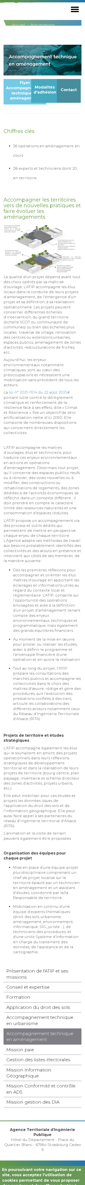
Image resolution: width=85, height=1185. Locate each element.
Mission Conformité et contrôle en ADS (40, 1089)
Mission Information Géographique (28, 1073)
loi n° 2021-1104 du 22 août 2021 (39, 392)
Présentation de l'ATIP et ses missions (37, 974)
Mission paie (20, 1049)
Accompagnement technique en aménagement (39, 1036)
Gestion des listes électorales (38, 1059)
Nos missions (42, 25)
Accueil (18, 25)
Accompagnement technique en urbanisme (39, 1020)
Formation (18, 997)
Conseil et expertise (28, 987)
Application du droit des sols (38, 1007)
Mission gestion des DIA (33, 1102)
